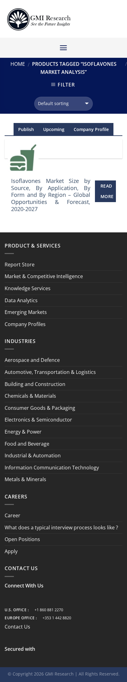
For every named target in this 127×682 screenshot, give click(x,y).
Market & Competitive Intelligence (44, 276)
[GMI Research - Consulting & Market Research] (38, 19)
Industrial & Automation (33, 455)
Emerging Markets (26, 312)
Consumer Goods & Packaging (40, 408)
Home (17, 64)
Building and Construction (35, 384)
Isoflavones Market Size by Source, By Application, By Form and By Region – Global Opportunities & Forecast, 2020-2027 (50, 195)
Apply (11, 551)
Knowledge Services (28, 288)
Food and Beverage (27, 443)
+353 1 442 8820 (57, 618)
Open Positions (22, 539)
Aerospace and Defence (32, 360)
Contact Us (17, 626)
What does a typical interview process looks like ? (61, 527)
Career (12, 515)
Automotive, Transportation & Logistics (50, 372)
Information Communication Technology (52, 467)
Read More (107, 191)
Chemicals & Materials (30, 395)
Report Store (20, 264)
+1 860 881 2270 (49, 609)
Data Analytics (21, 300)
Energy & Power (23, 431)
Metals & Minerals (25, 479)
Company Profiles (25, 324)
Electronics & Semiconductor (38, 419)
